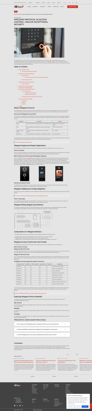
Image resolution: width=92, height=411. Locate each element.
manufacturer (30, 158)
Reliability (23, 102)
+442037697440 (18, 399)
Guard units (34, 390)
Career (66, 389)
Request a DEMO (72, 6)
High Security (24, 100)
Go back (15, 12)
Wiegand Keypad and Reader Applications (26, 73)
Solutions (30, 2)
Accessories (34, 391)
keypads (63, 116)
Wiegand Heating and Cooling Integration (26, 82)
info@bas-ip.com (18, 402)
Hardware (35, 6)
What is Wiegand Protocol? (24, 69)
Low (61, 123)
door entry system (51, 60)
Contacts (58, 2)
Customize (71, 406)
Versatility (24, 103)
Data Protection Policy (58, 403)
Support (49, 6)
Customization (56, 386)
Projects (43, 2)
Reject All (78, 406)
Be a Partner (67, 390)
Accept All (85, 406)
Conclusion (21, 106)
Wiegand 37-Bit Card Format (30, 94)
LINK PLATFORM (45, 386)
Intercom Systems (25, 75)
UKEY (44, 389)
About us (67, 386)
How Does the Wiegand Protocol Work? (29, 71)
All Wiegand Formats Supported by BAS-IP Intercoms (32, 96)
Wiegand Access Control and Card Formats (27, 89)
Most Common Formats (26, 91)
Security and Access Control (27, 79)
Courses (48, 2)
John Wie (20, 111)
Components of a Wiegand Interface (25, 87)
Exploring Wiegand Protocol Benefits (26, 99)
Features (29, 6)
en (65, 2)
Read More (32, 376)
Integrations (38, 2)
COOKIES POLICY (56, 402)
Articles (53, 2)
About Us (62, 6)
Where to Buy (56, 6)
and (23, 111)
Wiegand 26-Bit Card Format (30, 92)
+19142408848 (18, 401)
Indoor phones (34, 389)
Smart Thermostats (25, 83)
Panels (33, 386)
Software (42, 6)
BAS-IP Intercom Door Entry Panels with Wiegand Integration (36, 77)
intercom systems (23, 152)
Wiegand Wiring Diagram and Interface (26, 86)
